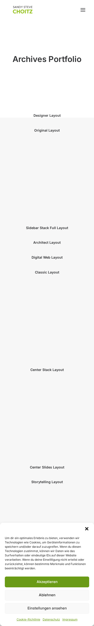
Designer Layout (47, 115)
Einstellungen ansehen (47, 608)
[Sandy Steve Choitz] (23, 9)
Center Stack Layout (47, 370)
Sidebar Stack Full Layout (47, 228)
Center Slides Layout (47, 467)
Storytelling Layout (47, 482)
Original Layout (47, 130)
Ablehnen (47, 595)
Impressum (70, 619)
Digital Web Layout (47, 257)
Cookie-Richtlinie (28, 619)
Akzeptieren (47, 581)
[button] (86, 528)
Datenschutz (51, 619)
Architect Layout (47, 242)
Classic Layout (47, 272)
